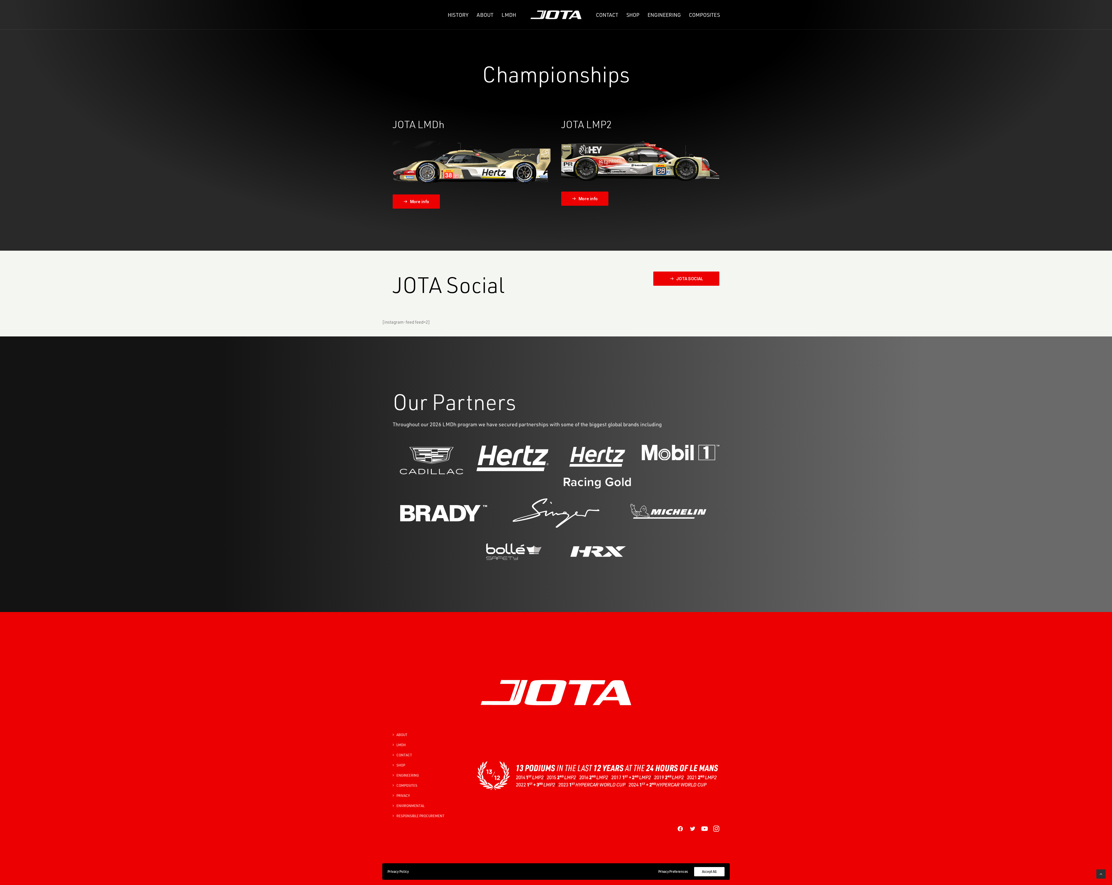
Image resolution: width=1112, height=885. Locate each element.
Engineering (664, 15)
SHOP (632, 15)
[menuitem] (458, 15)
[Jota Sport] (556, 14)
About (485, 15)
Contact (607, 15)
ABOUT (401, 735)
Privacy (403, 795)
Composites (704, 15)
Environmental (410, 806)
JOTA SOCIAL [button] (689, 278)
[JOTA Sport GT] (640, 161)
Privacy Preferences (673, 871)
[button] (680, 830)
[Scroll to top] (1101, 873)
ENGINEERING (407, 775)
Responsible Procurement (420, 816)
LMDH (401, 745)
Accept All (709, 871)
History (458, 15)
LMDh (509, 15)
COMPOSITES (406, 785)
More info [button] (419, 201)
